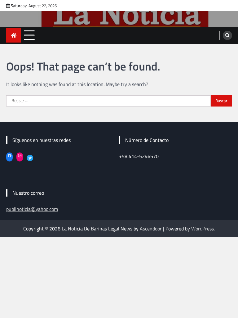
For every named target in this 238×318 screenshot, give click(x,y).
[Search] (227, 35)
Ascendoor (151, 228)
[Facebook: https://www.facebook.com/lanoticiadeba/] (9, 155)
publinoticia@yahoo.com (32, 209)
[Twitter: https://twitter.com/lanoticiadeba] (30, 158)
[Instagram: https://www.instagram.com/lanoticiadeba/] (19, 155)
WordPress (202, 228)
